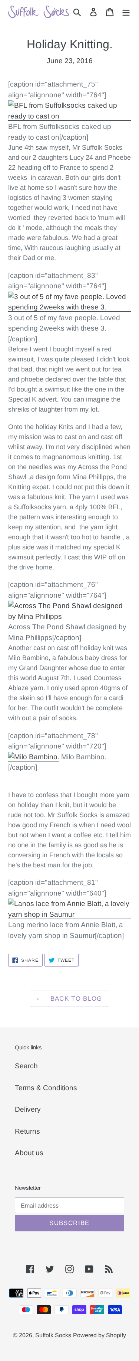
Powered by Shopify (99, 1335)
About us (29, 1153)
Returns (27, 1131)
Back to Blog (75, 998)
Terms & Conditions (46, 1088)
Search (26, 1066)
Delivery (28, 1109)
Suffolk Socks (53, 1335)
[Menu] (126, 12)
